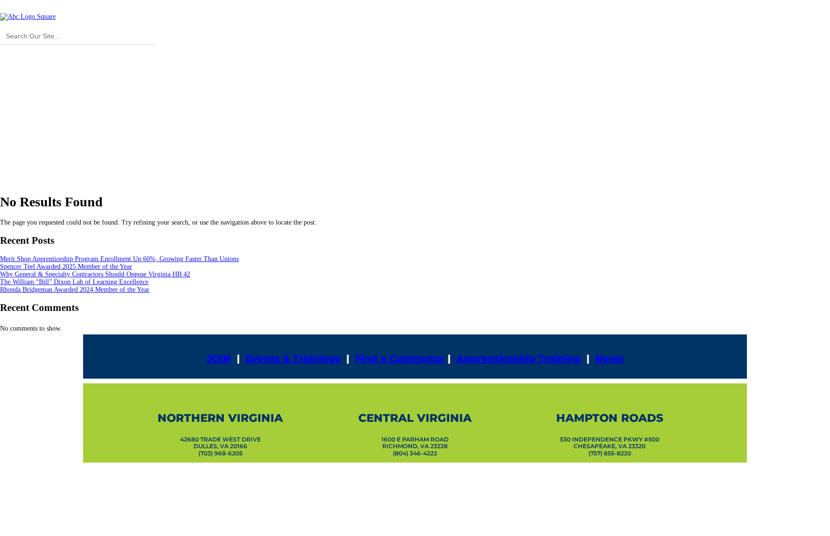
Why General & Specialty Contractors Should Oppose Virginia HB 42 (95, 274)
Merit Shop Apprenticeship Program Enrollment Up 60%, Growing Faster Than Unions (119, 258)
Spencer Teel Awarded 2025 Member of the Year (66, 266)
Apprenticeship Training (518, 358)
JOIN (219, 358)
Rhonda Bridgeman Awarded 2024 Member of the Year (74, 289)
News (609, 358)
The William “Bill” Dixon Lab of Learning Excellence (74, 282)
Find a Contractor (400, 358)
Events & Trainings (293, 358)
